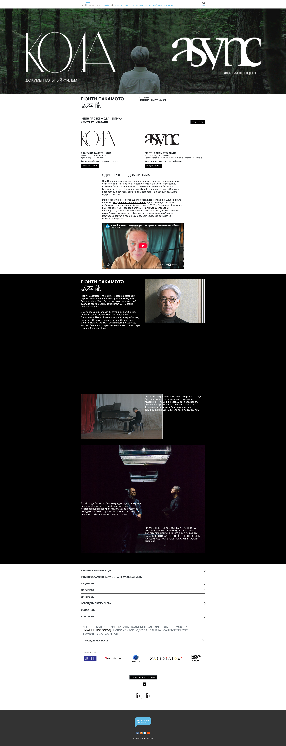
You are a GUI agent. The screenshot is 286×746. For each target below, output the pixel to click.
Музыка (139, 5)
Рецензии (87, 583)
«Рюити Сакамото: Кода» (155, 208)
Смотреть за (89, 166)
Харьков (111, 633)
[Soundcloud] (148, 733)
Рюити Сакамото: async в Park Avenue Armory (111, 577)
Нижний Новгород (97, 630)
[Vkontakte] (144, 684)
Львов (168, 627)
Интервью (87, 596)
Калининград (141, 627)
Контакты (168, 5)
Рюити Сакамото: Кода (96, 570)
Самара (155, 630)
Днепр (87, 627)
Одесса (141, 630)
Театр (132, 5)
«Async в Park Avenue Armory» (129, 202)
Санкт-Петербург (175, 630)
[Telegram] (145, 733)
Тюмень (89, 633)
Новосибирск (123, 630)
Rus (203, 3)
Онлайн (106, 5)
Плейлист (87, 590)
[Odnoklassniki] (141, 733)
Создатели (88, 610)
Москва (181, 627)
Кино (125, 5)
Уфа (100, 633)
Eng (203, 5)
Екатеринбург (105, 627)
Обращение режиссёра (96, 603)
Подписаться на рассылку (143, 677)
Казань (123, 627)
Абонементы (198, 122)
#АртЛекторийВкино (153, 5)
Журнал (118, 5)
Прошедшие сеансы (96, 640)
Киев (158, 627)
